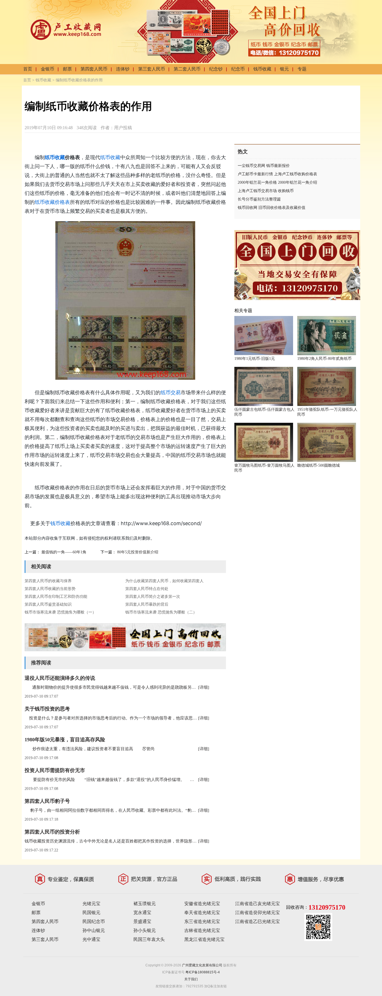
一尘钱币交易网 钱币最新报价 (264, 166)
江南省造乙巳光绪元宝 (257, 921)
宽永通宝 (142, 912)
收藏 (60, 157)
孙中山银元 (93, 930)
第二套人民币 (187, 69)
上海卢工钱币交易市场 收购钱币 (266, 191)
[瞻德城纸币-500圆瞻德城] (326, 461)
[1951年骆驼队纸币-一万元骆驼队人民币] (326, 405)
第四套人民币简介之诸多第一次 (152, 596)
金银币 (47, 69)
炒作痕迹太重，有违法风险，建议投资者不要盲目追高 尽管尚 (90, 749)
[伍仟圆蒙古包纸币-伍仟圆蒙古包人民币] (263, 405)
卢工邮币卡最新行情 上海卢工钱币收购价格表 (277, 174)
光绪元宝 (91, 903)
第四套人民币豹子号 (47, 801)
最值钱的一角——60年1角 (63, 552)
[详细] (203, 687)
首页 (27, 69)
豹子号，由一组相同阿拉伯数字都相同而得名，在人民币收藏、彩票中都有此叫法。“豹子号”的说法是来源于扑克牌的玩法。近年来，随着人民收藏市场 (168, 810)
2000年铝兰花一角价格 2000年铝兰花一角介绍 (277, 182)
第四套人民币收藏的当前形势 (50, 589)
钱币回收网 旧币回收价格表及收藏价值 (271, 208)
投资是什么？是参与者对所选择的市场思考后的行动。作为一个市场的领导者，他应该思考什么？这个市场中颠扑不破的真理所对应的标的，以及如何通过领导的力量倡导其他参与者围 (197, 718)
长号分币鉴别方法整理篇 (259, 199)
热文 (243, 151)
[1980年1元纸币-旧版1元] (263, 354)
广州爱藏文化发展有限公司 (202, 965)
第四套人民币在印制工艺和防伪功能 (56, 596)
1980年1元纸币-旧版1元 (254, 359)
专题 (302, 69)
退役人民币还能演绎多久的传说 (60, 678)
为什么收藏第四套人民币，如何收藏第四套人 (164, 581)
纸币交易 (171, 392)
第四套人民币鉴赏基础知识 (48, 604)
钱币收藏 (262, 69)
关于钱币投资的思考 (47, 709)
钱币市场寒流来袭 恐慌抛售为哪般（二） (161, 612)
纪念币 (238, 69)
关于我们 (191, 979)
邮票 (67, 69)
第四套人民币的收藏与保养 (48, 581)
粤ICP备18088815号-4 (202, 972)
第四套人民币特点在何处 (146, 589)
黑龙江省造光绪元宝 (204, 939)
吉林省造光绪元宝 (202, 930)
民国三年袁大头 (149, 939)
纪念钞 (216, 69)
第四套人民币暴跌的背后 (146, 604)
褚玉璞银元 (144, 903)
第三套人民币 (151, 69)
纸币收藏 (110, 157)
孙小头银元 (144, 930)
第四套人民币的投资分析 (52, 832)
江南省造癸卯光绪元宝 (257, 912)
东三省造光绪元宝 (202, 921)
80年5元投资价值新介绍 (137, 552)
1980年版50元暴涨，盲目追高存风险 (65, 739)
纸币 (50, 157)
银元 (284, 69)
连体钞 (122, 69)
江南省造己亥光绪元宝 (257, 903)
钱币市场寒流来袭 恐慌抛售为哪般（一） (60, 612)
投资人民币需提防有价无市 (55, 770)
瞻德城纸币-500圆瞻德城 (318, 465)
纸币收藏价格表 (52, 202)
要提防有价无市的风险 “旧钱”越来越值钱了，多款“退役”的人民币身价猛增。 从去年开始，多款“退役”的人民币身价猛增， (151, 779)
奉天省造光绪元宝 (202, 912)
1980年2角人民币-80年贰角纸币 (324, 359)
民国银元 (91, 912)
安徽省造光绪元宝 (202, 903)
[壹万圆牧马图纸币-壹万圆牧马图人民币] (263, 461)
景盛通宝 (142, 921)
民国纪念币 (93, 921)
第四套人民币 (94, 69)
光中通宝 (91, 939)
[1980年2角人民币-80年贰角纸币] (326, 354)
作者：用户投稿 (116, 127)
